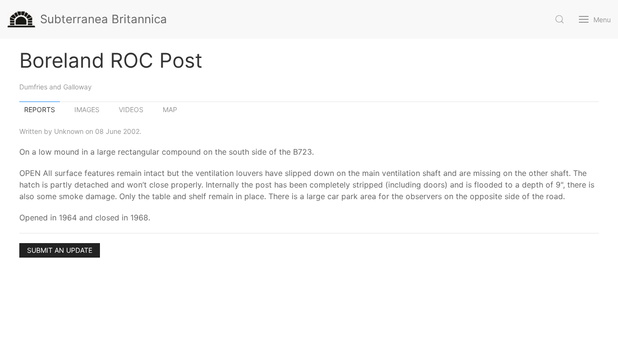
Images (86, 109)
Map (170, 109)
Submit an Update (59, 250)
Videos (131, 109)
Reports (39, 109)
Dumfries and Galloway (55, 87)
